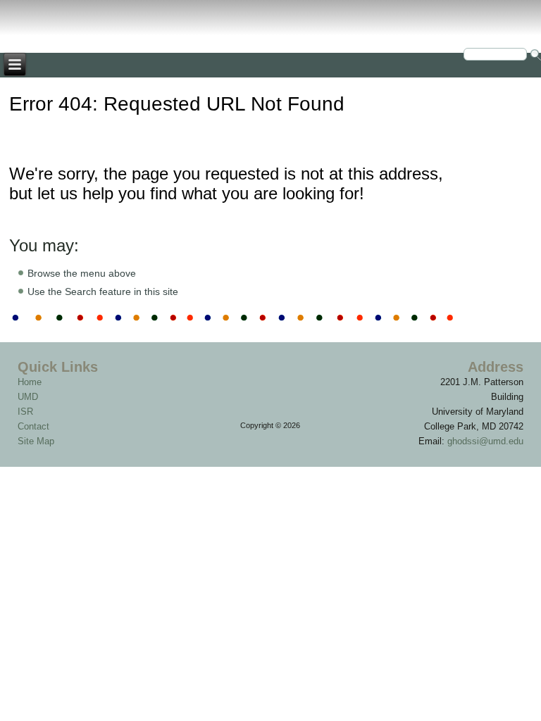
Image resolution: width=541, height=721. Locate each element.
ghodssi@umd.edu (485, 441)
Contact (33, 426)
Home (30, 382)
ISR (25, 411)
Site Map (36, 441)
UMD (28, 396)
